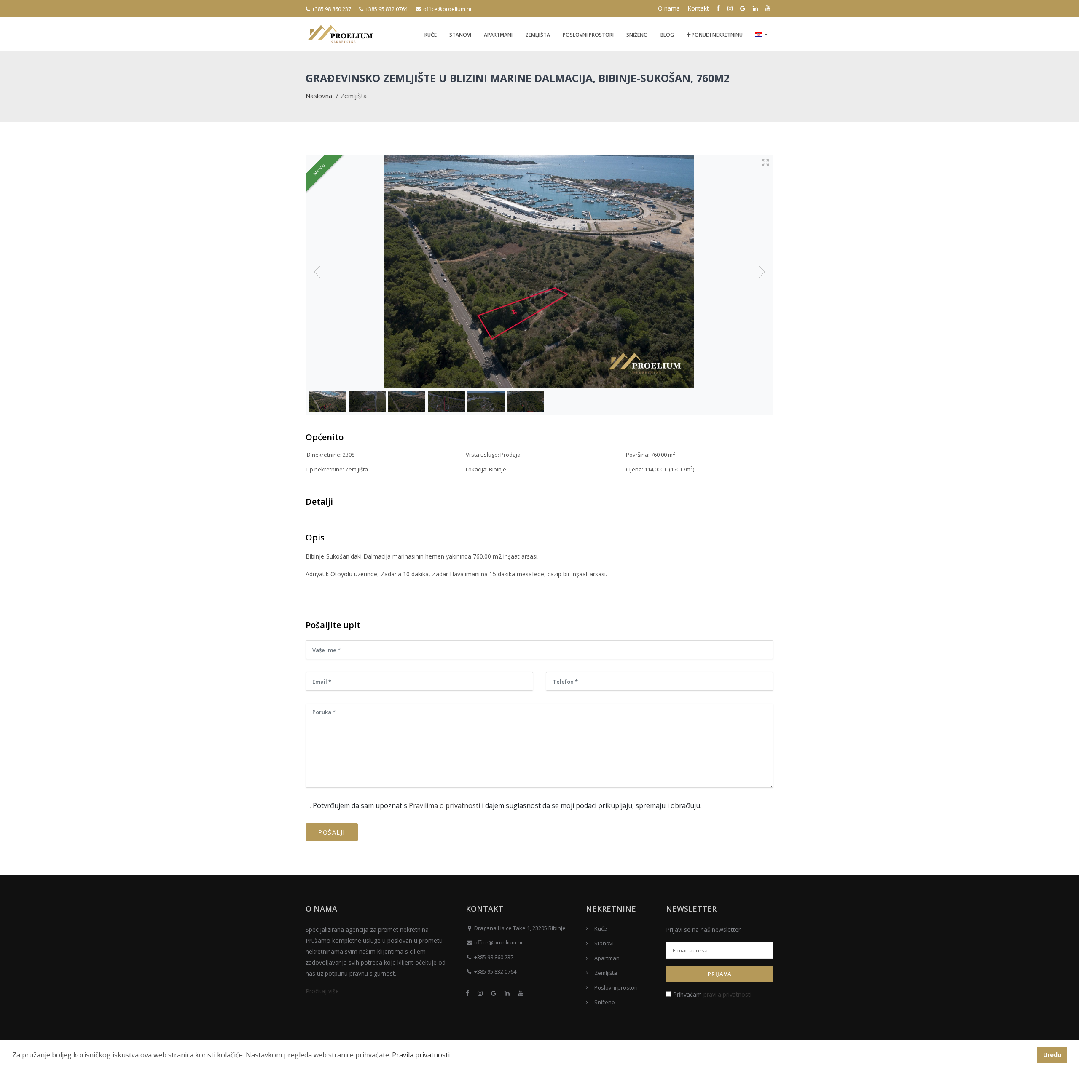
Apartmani (498, 34)
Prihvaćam (711, 994)
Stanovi (460, 34)
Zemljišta (537, 34)
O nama (669, 8)
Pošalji (331, 832)
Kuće (430, 34)
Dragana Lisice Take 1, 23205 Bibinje (520, 928)
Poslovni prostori (588, 34)
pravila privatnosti (727, 994)
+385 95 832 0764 (386, 9)
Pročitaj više (322, 991)
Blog (667, 34)
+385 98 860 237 (331, 9)
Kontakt (698, 8)
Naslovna (319, 95)
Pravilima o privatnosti (444, 805)
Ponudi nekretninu (716, 34)
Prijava (720, 974)
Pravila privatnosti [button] (421, 1054)
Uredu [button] (1052, 1055)
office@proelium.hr (447, 9)
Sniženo (637, 34)
